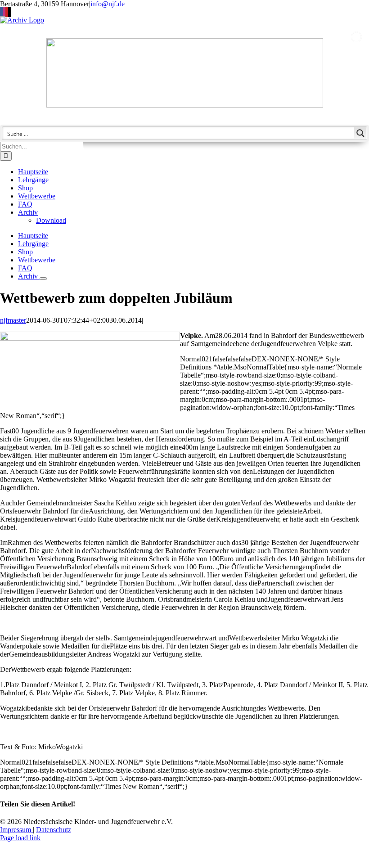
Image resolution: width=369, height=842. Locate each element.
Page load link (20, 838)
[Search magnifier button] (360, 133)
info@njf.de (107, 4)
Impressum (16, 829)
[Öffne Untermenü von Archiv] (43, 278)
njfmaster (13, 320)
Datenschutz (53, 829)
